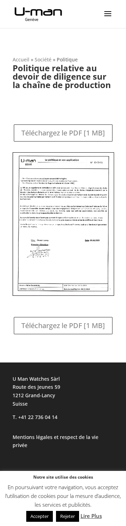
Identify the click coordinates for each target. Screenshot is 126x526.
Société (43, 59)
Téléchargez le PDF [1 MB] (63, 133)
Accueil (21, 59)
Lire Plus (91, 515)
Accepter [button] (39, 516)
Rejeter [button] (67, 516)
